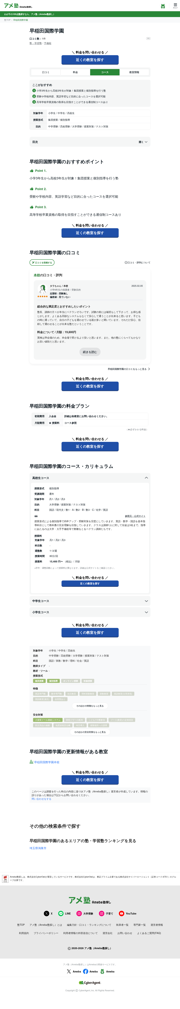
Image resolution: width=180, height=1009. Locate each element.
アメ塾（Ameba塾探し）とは (46, 924)
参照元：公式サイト (135, 516)
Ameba (77, 971)
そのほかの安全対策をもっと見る (90, 732)
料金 (75, 72)
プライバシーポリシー (46, 933)
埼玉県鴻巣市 (38, 848)
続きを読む (90, 352)
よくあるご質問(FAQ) (149, 933)
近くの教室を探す (90, 59)
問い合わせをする (41, 798)
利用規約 (24, 933)
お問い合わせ (124, 933)
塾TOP (7, 19)
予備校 (47, 43)
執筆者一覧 (122, 924)
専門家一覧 (139, 924)
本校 (37, 275)
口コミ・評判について (139, 262)
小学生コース (40, 612)
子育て (109, 913)
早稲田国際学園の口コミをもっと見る (127, 369)
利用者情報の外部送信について (80, 933)
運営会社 (107, 933)
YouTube (131, 913)
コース (105, 72)
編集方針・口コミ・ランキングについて (89, 924)
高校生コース (40, 478)
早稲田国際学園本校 (46, 762)
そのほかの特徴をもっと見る (90, 705)
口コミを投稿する (43, 262)
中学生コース (40, 601)
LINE (68, 913)
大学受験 (88, 913)
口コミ (46, 72)
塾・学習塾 (36, 43)
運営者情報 (157, 924)
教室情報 (134, 72)
